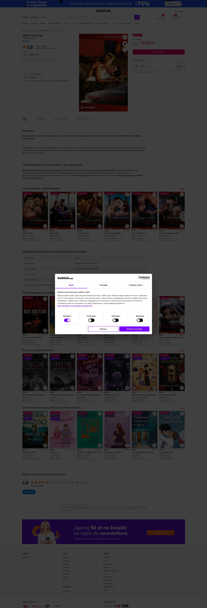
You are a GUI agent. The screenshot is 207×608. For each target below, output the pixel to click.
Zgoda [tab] (71, 285)
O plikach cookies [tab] (136, 285)
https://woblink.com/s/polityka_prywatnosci (74, 306)
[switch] (91, 320)
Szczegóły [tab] (103, 285)
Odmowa (103, 329)
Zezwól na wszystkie (134, 329)
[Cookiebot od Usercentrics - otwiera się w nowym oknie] (140, 278)
